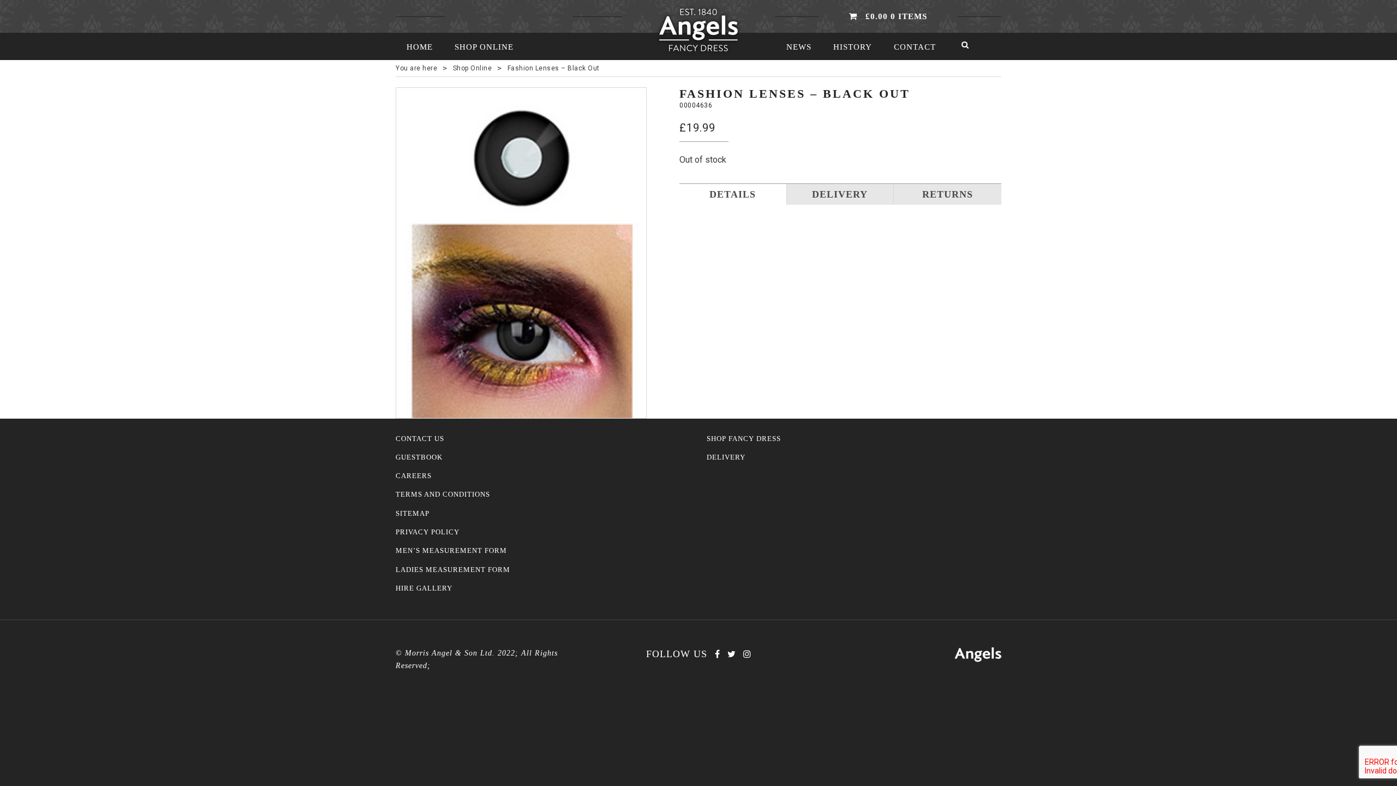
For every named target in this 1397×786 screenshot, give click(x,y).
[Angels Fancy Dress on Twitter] (731, 654)
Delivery (726, 457)
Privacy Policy (427, 532)
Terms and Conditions (443, 494)
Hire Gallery (424, 588)
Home (420, 47)
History (852, 47)
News (798, 47)
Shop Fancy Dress (744, 439)
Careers (414, 476)
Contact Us (420, 439)
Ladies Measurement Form (453, 570)
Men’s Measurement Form (451, 551)
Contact (915, 47)
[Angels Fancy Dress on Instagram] (747, 654)
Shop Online (484, 47)
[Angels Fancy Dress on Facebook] (717, 654)
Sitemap (412, 513)
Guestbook (419, 457)
